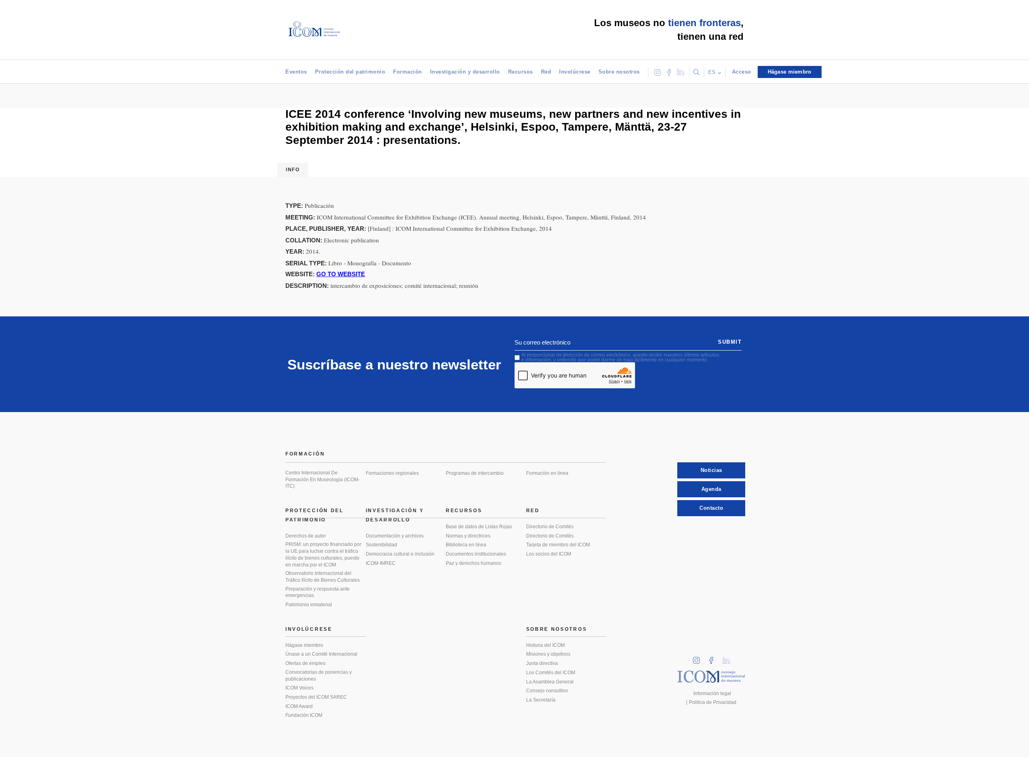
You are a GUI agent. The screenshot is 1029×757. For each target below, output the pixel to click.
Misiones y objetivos (548, 654)
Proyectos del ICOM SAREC (316, 697)
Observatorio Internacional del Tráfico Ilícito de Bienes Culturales (322, 576)
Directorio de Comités (550, 526)
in (699, 658)
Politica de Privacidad (712, 702)
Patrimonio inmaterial (308, 604)
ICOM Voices (299, 688)
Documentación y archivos (395, 536)
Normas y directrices (468, 536)
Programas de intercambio (475, 473)
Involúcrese (574, 72)
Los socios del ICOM (548, 554)
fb (714, 658)
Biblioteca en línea (466, 545)
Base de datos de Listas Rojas (479, 526)
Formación (407, 72)
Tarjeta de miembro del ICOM (558, 545)
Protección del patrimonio (350, 72)
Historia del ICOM (545, 645)
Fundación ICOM (303, 715)
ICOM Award (299, 706)
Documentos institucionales (476, 554)
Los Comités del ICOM (550, 672)
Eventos (296, 72)
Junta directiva (542, 663)
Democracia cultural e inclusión (400, 554)
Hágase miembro (304, 645)
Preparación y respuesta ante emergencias (317, 592)
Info (292, 169)
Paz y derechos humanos (473, 563)
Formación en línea (547, 473)
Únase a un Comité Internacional (321, 654)
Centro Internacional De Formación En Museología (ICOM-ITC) (322, 479)
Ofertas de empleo (305, 663)
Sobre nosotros (619, 72)
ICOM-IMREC (381, 563)
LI (729, 658)
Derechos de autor (305, 536)
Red (546, 72)
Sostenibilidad (381, 545)
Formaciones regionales (392, 473)
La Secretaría (540, 700)
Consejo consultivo (547, 690)
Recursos (520, 72)
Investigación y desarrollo (465, 72)
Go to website (340, 274)
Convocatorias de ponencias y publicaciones (318, 675)
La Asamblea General (550, 682)
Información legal (712, 693)
